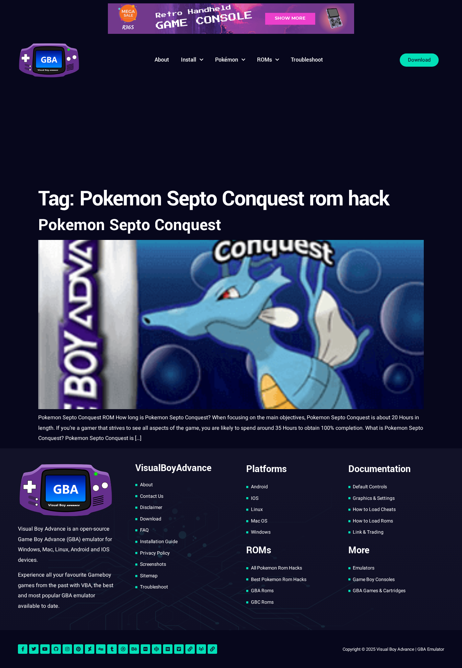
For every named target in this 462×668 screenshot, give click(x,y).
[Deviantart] (89, 649)
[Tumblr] (112, 649)
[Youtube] (45, 649)
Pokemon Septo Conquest (129, 225)
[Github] (56, 649)
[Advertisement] (231, 133)
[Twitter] (34, 649)
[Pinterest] (78, 649)
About (162, 60)
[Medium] (167, 649)
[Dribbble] (123, 649)
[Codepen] (156, 649)
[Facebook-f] (22, 649)
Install (188, 60)
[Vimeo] (179, 649)
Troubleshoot (307, 60)
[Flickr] (145, 649)
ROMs (264, 60)
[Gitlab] (201, 649)
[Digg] (101, 649)
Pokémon (226, 60)
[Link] (190, 649)
